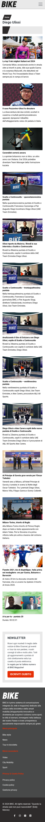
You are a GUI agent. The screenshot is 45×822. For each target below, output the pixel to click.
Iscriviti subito (20, 674)
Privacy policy (8, 780)
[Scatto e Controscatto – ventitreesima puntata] (22, 367)
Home (7, 17)
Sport (4, 767)
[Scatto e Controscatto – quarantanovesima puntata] (22, 183)
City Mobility (8, 762)
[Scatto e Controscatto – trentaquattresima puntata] (22, 274)
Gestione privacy (9, 790)
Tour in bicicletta (9, 745)
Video (5, 757)
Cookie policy (8, 785)
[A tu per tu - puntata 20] (22, 603)
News (4, 740)
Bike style (6, 735)
